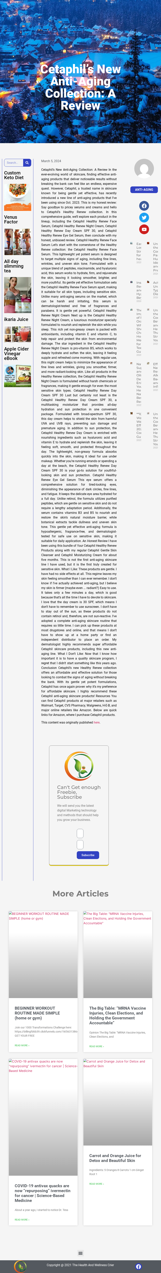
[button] (80, 1253)
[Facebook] (138, 1266)
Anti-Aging (144, 190)
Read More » (22, 1045)
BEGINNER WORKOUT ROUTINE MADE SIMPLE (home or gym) (37, 1013)
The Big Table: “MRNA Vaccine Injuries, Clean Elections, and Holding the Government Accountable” (117, 1015)
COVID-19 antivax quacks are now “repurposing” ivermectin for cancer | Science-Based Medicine (42, 1193)
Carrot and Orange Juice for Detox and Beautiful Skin (115, 1158)
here (97, 722)
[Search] (27, 162)
